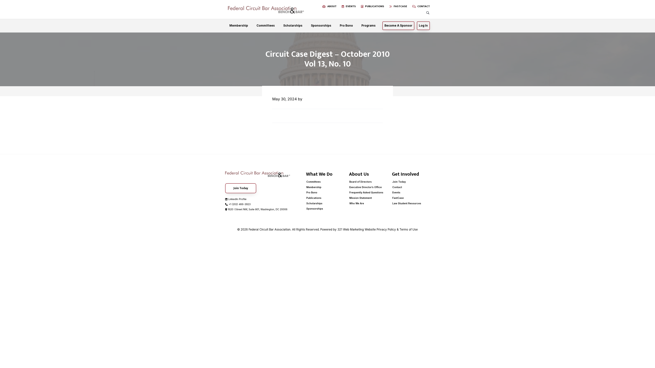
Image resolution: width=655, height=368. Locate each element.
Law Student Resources (406, 203)
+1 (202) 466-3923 (240, 204)
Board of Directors (360, 181)
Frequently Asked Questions (366, 192)
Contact (397, 187)
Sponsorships (314, 208)
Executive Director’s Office (365, 187)
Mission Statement (360, 197)
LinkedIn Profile (237, 199)
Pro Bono (311, 192)
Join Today (399, 181)
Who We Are (356, 203)
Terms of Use (408, 229)
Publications (313, 197)
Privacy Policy (386, 229)
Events (396, 192)
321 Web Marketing (350, 229)
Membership (313, 187)
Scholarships (314, 203)
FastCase (398, 197)
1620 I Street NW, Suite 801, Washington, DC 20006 (257, 209)
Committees (313, 181)
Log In (423, 25)
